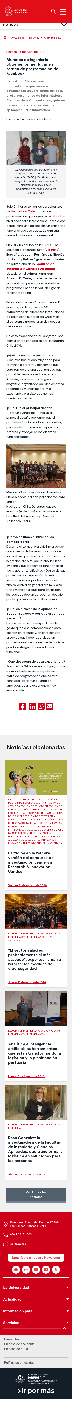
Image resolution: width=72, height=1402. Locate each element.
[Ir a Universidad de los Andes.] (5, 38)
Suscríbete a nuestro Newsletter (36, 1257)
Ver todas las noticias (36, 1194)
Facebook (55, 216)
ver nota (52, 250)
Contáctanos (18, 1243)
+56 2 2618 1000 (21, 1234)
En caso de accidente (19, 1344)
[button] (64, 1328)
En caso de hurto (16, 1348)
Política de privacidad (19, 1362)
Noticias (10, 25)
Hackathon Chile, (23, 211)
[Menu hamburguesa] (63, 12)
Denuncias (11, 1339)
